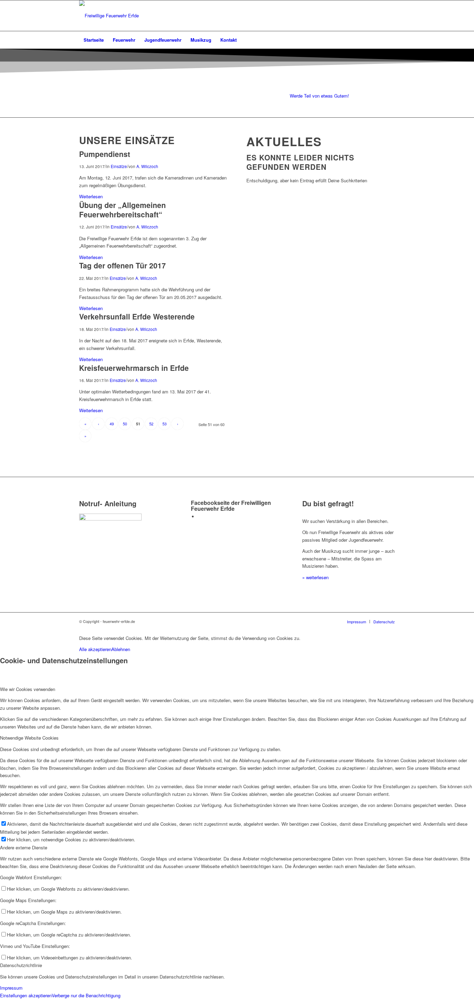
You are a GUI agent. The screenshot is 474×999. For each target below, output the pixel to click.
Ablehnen (120, 649)
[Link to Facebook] (199, 516)
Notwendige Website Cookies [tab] (29, 737)
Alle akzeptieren (95, 649)
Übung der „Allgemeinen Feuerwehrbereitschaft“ (122, 209)
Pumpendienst (104, 154)
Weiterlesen (91, 196)
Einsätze (119, 166)
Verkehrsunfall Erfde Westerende (137, 316)
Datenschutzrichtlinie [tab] (21, 965)
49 (112, 423)
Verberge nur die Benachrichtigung (86, 995)
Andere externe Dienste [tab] (23, 847)
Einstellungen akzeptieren (26, 995)
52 (151, 423)
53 (164, 423)
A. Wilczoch (147, 166)
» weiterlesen (315, 577)
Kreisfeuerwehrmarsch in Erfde (134, 368)
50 (125, 423)
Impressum (11, 987)
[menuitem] (93, 40)
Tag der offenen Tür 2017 (122, 265)
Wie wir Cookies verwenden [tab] (27, 689)
